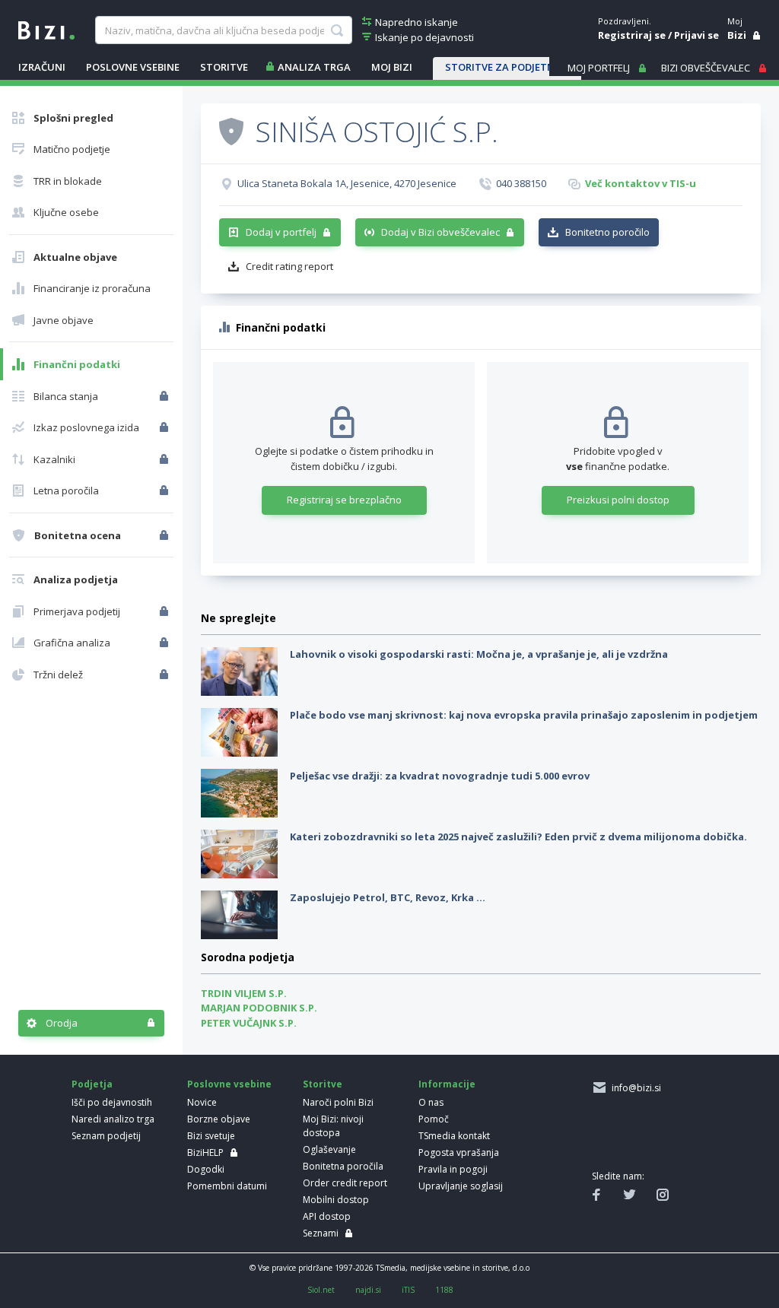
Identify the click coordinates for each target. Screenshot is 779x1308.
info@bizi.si (634, 1087)
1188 (444, 1289)
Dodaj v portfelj (281, 232)
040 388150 (521, 183)
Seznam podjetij (106, 1135)
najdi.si (368, 1289)
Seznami (321, 1233)
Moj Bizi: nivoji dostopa (333, 1126)
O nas (431, 1102)
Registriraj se (632, 35)
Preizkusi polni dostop (618, 499)
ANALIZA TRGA (314, 67)
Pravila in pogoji (453, 1169)
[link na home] (46, 29)
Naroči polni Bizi (338, 1102)
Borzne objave (218, 1119)
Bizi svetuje (211, 1135)
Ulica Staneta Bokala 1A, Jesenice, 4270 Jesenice (346, 183)
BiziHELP (205, 1152)
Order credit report (345, 1182)
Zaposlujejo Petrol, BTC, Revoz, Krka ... (387, 897)
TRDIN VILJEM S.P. (244, 993)
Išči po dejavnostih (112, 1102)
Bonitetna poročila (343, 1166)
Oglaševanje (329, 1149)
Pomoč (433, 1119)
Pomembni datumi (227, 1185)
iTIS (408, 1289)
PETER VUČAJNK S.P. (249, 1023)
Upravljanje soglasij (460, 1185)
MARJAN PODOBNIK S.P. (259, 1007)
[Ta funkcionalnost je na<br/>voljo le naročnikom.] (165, 396)
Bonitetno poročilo (607, 232)
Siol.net (321, 1289)
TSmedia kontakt (454, 1135)
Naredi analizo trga (113, 1119)
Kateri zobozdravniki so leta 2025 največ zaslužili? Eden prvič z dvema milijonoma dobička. (518, 836)
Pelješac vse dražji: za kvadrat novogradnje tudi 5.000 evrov (440, 776)
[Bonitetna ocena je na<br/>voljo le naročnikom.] (165, 535)
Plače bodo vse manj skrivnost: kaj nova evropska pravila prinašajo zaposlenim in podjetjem (524, 715)
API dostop (327, 1216)
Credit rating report (289, 266)
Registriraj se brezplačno (344, 499)
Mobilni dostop (336, 1199)
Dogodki (205, 1169)
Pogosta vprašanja (458, 1152)
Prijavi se (696, 35)
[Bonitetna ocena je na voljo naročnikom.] (231, 130)
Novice (202, 1102)
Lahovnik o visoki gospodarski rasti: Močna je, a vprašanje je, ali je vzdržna (479, 654)
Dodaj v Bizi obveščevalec (440, 232)
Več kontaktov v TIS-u (640, 183)
